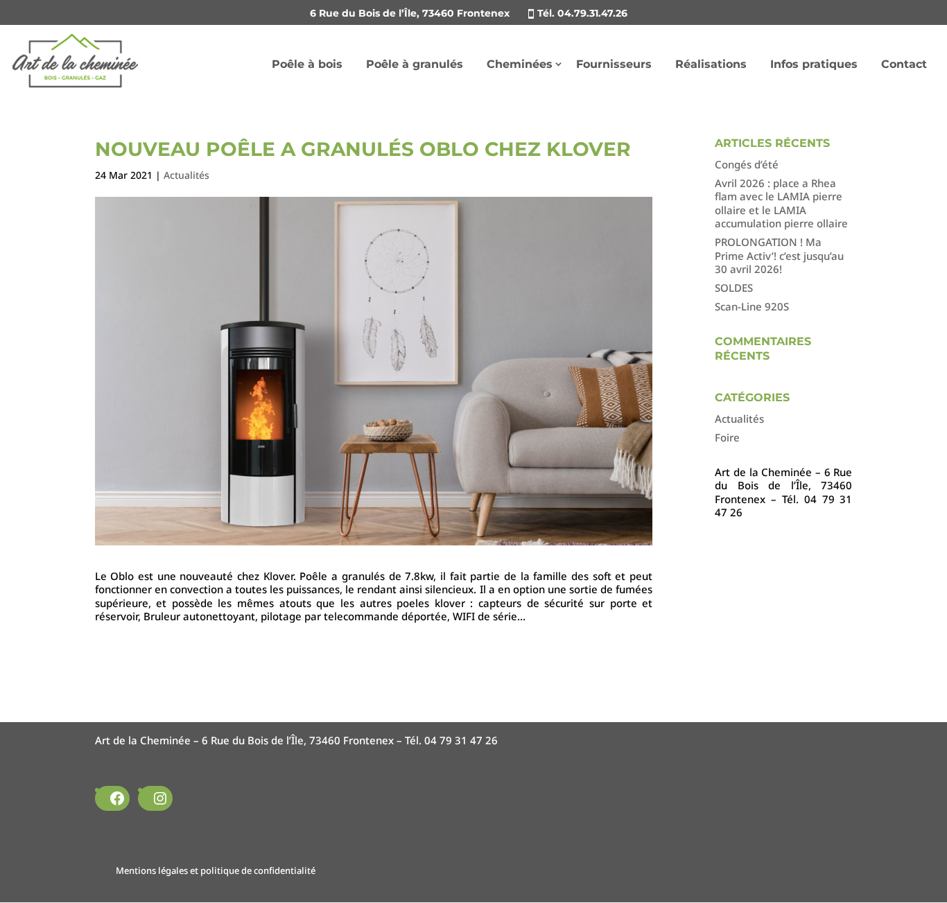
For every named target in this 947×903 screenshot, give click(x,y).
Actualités (186, 175)
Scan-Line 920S (752, 306)
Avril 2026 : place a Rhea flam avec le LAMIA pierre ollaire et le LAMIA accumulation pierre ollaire (781, 203)
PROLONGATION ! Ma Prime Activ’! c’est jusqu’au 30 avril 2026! (779, 255)
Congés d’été (747, 164)
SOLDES (734, 288)
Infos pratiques (814, 64)
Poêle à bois (307, 64)
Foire (727, 437)
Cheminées (520, 64)
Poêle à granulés (414, 64)
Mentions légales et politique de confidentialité (215, 870)
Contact (904, 64)
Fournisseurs (614, 64)
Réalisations (711, 64)
